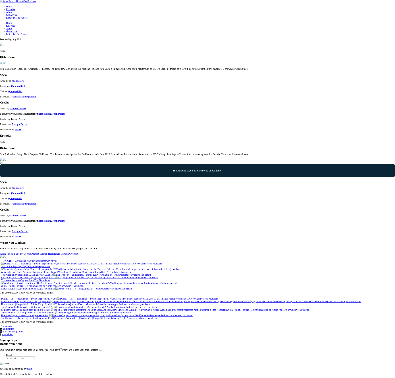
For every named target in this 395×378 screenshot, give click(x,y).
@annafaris (18, 81)
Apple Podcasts (7, 253)
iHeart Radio (54, 253)
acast (29, 368)
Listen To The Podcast (17, 17)
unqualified (8, 328)
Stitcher (43, 253)
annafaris (7, 326)
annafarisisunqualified (13, 331)
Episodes (10, 9)
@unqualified (18, 86)
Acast (18, 129)
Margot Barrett (20, 124)
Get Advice (11, 15)
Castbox (65, 253)
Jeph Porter (58, 113)
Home (9, 6)
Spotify (19, 253)
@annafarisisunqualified (23, 96)
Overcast (73, 253)
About (9, 12)
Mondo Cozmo (18, 108)
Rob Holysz (45, 113)
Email (9, 355)
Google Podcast (31, 253)
